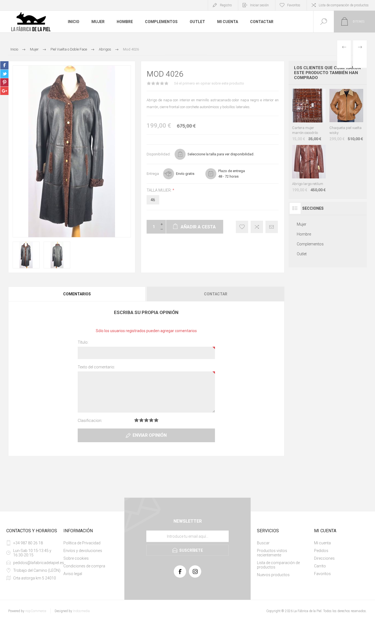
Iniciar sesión (259, 5)
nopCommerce (35, 611)
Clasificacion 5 (156, 420)
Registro (226, 5)
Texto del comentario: (96, 367)
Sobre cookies (76, 558)
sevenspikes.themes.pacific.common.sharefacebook (4, 65)
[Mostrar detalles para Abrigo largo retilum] (309, 168)
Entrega (153, 174)
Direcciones (324, 558)
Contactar (261, 21)
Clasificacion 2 (141, 420)
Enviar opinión (150, 435)
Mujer (98, 21)
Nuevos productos (273, 575)
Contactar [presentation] (215, 294)
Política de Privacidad (81, 543)
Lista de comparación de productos (344, 5)
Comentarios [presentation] (77, 294)
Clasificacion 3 (146, 420)
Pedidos (321, 550)
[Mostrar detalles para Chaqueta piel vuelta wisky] (346, 115)
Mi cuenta (227, 21)
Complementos (161, 21)
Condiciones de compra (84, 566)
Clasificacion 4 (151, 420)
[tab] (77, 294)
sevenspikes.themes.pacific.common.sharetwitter (4, 74)
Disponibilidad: (158, 154)
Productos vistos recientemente (272, 552)
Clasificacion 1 (136, 420)
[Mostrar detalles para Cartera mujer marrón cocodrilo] (309, 115)
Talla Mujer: (159, 190)
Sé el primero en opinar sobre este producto (209, 83)
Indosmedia (81, 611)
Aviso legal (72, 573)
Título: (83, 342)
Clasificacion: (90, 420)
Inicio (73, 21)
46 (153, 200)
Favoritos (322, 573)
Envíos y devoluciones (82, 550)
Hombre (125, 21)
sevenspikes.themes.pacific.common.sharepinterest (4, 82)
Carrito (320, 566)
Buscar (263, 543)
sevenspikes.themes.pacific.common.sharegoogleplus (4, 91)
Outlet (197, 21)
